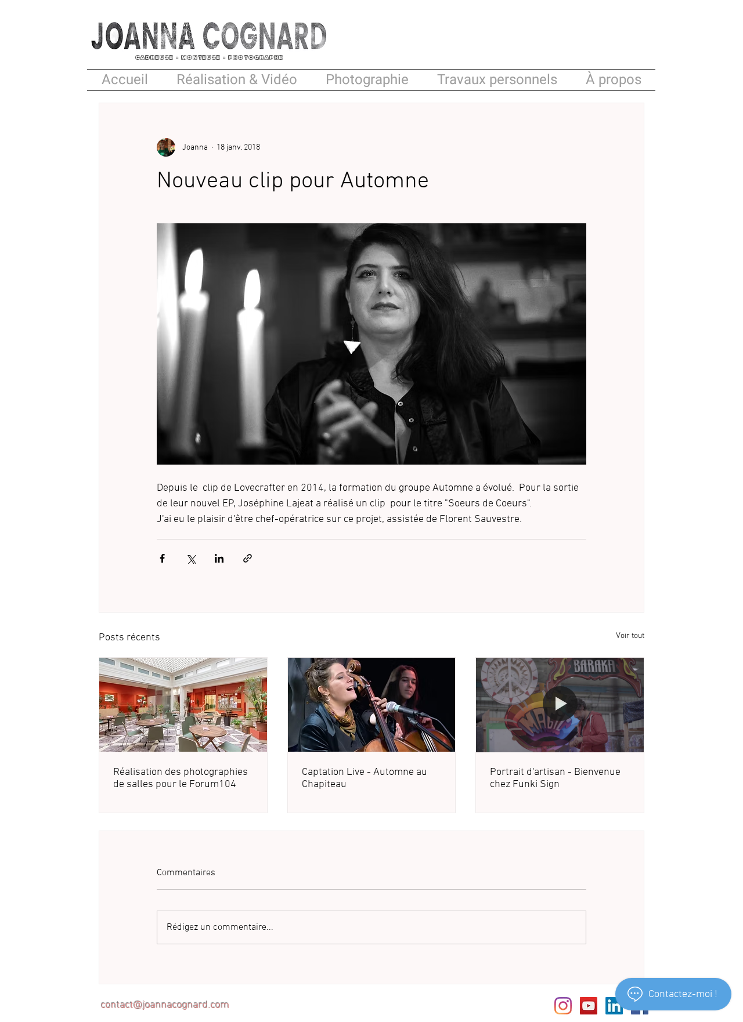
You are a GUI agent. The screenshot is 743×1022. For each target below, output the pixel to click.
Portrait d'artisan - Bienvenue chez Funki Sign (555, 778)
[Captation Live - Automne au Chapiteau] (372, 705)
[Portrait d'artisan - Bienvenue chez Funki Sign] (560, 705)
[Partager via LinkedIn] (219, 558)
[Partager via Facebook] (162, 558)
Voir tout (630, 636)
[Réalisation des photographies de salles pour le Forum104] (183, 705)
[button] (497, 80)
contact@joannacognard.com (165, 1005)
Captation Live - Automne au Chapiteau (364, 778)
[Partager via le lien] (247, 558)
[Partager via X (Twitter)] (190, 558)
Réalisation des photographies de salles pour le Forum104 (180, 778)
